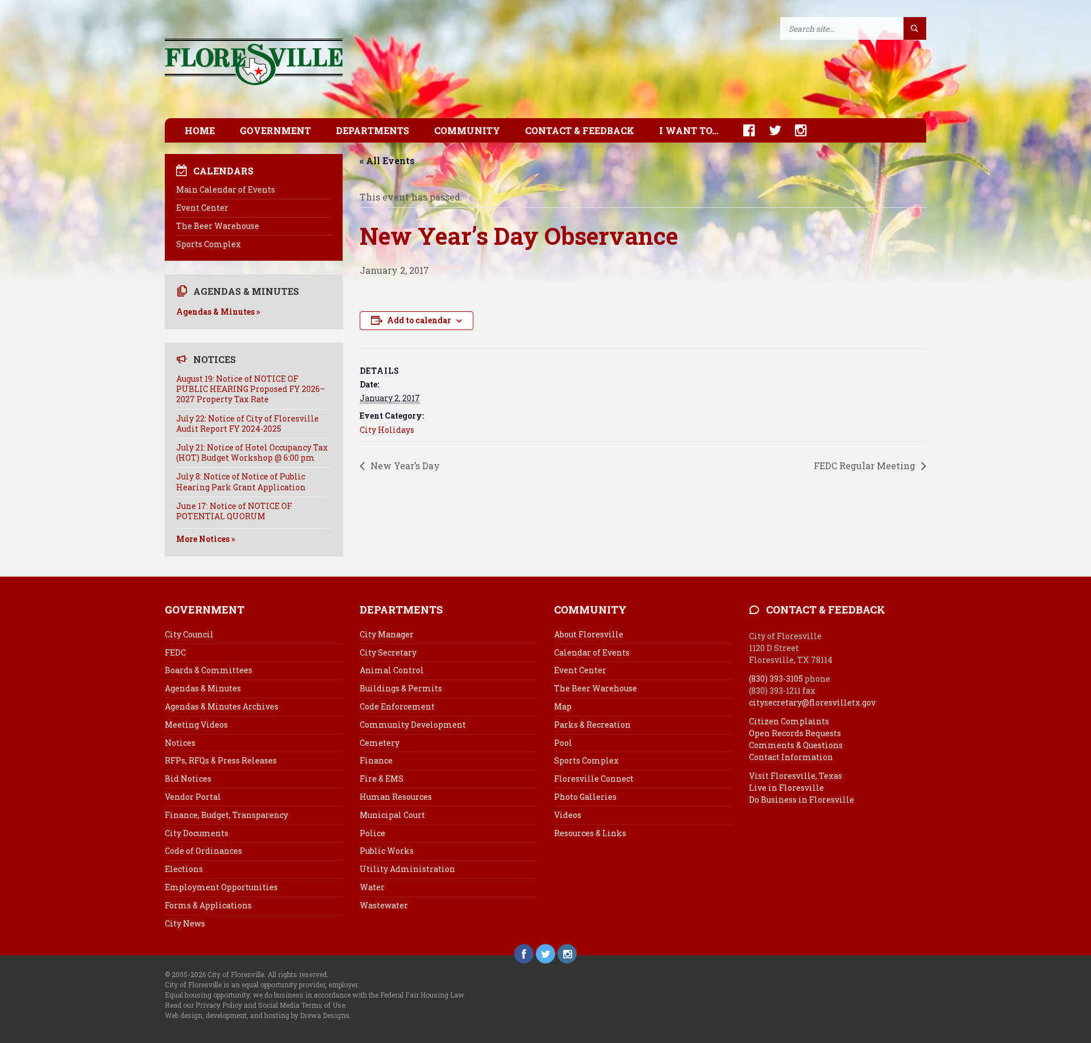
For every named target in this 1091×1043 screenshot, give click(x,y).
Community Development (413, 724)
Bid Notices (188, 778)
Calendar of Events (592, 652)
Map (563, 706)
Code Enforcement (397, 706)
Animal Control (392, 670)
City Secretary (388, 652)
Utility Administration (407, 868)
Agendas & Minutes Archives (221, 706)
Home (200, 130)
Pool (563, 742)
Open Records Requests (795, 733)
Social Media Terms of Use (301, 1004)
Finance (376, 760)
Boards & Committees (208, 670)
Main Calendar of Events (225, 189)
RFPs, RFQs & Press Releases (221, 760)
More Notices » (205, 538)
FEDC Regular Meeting (866, 466)
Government (275, 130)
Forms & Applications (208, 905)
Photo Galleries (585, 796)
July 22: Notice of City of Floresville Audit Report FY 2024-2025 (247, 423)
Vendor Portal (193, 796)
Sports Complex (208, 244)
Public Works (387, 850)
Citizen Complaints (789, 721)
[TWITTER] (769, 130)
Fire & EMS (381, 778)
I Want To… (688, 130)
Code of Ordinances (203, 850)
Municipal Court (392, 815)
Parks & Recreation (592, 724)
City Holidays (387, 429)
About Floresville (588, 634)
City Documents (196, 833)
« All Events (387, 160)
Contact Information (791, 757)
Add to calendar (419, 320)
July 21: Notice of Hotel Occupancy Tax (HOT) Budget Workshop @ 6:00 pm (252, 452)
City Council (189, 634)
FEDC (175, 652)
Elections (184, 868)
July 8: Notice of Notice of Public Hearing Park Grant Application (241, 481)
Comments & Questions (796, 745)
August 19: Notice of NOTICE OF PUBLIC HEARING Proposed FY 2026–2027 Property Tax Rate (250, 388)
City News (185, 923)
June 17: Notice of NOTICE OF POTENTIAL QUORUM (234, 511)
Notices (180, 742)
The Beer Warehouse (217, 225)
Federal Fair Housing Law (422, 994)
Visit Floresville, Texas (795, 775)
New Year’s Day (404, 466)
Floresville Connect (594, 778)
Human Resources (396, 796)
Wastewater (384, 905)
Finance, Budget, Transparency (226, 815)
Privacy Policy (218, 1004)
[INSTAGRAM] (795, 130)
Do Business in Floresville (801, 799)
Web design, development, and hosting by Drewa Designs (257, 1015)
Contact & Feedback (579, 130)
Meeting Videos (196, 724)
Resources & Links (590, 833)
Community (467, 130)
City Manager (387, 634)
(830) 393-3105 (776, 678)
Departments (372, 130)
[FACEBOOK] (743, 130)
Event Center (202, 207)
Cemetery (379, 742)
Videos (567, 815)
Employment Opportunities (221, 887)
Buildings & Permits (401, 688)
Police (372, 833)
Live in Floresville (786, 787)
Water (372, 887)
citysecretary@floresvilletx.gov (812, 702)
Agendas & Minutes (203, 688)
